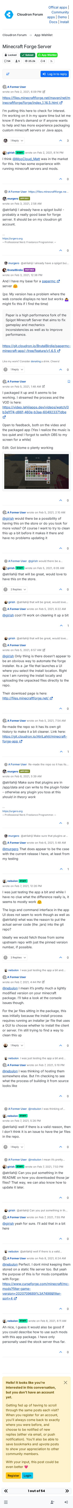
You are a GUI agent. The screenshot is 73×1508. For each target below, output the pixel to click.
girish (11, 152)
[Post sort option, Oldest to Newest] (8, 74)
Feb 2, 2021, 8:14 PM (50, 152)
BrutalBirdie (15, 270)
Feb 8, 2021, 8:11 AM (53, 1320)
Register (13, 1475)
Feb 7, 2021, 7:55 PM (52, 1217)
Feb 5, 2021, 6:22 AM (52, 609)
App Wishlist (49, 54)
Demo (62, 17)
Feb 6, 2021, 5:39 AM (28, 776)
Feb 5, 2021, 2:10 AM (52, 512)
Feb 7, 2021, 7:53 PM (50, 1166)
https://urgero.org (12, 238)
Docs (53, 22)
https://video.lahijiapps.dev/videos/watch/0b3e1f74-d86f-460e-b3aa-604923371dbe (35, 409)
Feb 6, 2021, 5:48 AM (52, 842)
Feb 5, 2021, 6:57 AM (28, 650)
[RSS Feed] (51, 61)
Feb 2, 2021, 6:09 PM (28, 91)
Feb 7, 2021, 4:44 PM (28, 982)
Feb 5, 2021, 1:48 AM (28, 386)
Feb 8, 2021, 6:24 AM (52, 1258)
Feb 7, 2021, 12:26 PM (28, 886)
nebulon (12, 880)
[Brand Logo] (9, 14)
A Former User (16, 86)
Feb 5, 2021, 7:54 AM (52, 720)
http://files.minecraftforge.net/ (25, 698)
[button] (6, 1502)
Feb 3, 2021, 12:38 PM (28, 275)
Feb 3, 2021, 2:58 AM (28, 203)
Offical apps (57, 7)
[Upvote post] (60, 140)
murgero (12, 198)
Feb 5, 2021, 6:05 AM (50, 568)
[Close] (65, 1382)
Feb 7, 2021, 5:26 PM (28, 1120)
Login (27, 1475)
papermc (49, 281)
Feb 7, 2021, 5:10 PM (51, 1065)
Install (64, 22)
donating (36, 361)
